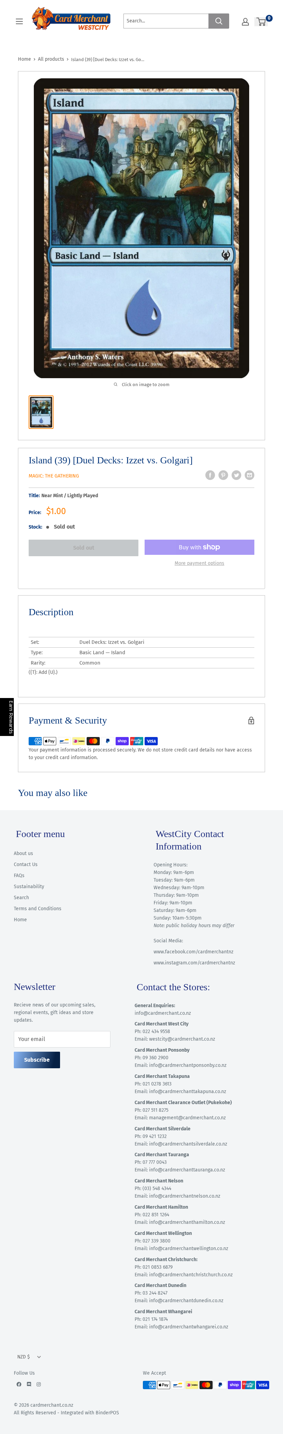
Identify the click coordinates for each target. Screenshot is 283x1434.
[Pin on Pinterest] (223, 475)
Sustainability (29, 887)
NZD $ (23, 1357)
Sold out (83, 547)
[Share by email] (249, 475)
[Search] (218, 21)
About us (23, 853)
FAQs (19, 875)
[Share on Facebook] (210, 475)
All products (51, 59)
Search (21, 898)
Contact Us (26, 864)
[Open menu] (19, 21)
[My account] (245, 22)
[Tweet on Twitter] (236, 475)
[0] (261, 21)
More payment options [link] (199, 563)
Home (24, 59)
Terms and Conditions (37, 909)
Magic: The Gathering (54, 476)
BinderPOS (107, 1413)
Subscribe (37, 1060)
